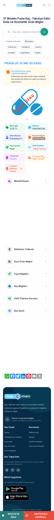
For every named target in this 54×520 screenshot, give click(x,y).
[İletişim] (49, 5)
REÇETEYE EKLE (13, 515)
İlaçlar (6, 432)
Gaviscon (12, 47)
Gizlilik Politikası (35, 442)
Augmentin (25, 53)
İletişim (32, 437)
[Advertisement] (27, 215)
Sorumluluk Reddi (36, 446)
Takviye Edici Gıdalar (13, 437)
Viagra (37, 53)
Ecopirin (11, 53)
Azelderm (26, 47)
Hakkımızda (34, 432)
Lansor (38, 47)
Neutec (13, 159)
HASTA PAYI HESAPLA (40, 515)
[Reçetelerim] (44, 5)
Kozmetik (8, 442)
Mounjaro (29, 41)
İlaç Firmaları (9, 446)
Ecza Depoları (10, 451)
